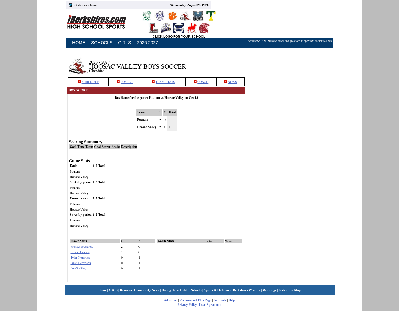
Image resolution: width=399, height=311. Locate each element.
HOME (78, 42)
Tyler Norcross (80, 257)
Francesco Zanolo (82, 246)
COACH (202, 82)
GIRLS (124, 42)
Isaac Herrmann (81, 263)
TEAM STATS (165, 82)
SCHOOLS (102, 42)
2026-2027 (147, 42)
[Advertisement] (290, 63)
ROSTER (127, 82)
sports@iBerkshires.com (318, 41)
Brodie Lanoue (80, 252)
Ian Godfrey (78, 268)
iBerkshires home (85, 5)
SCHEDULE (90, 82)
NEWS (232, 82)
